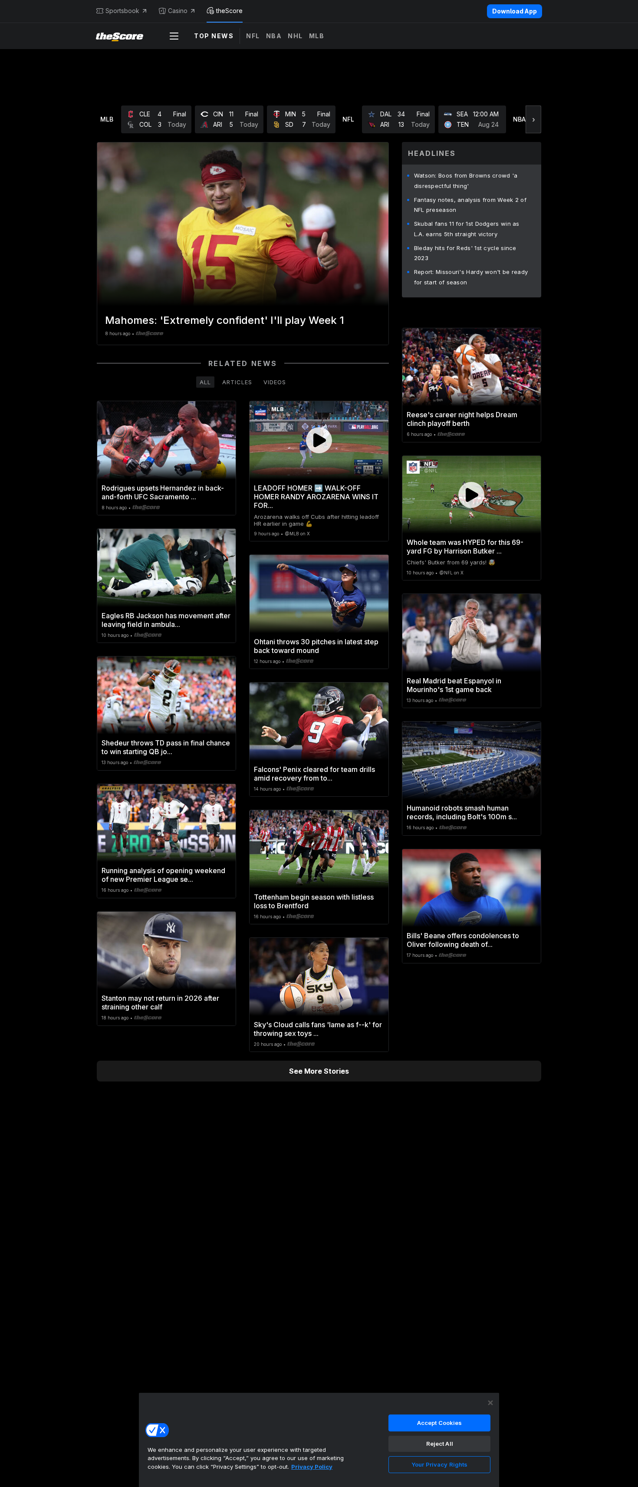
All (205, 382)
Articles (237, 382)
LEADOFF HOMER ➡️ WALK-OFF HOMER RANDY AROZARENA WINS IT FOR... (316, 497)
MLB (317, 36)
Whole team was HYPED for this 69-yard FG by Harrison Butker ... (465, 546)
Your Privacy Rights (439, 1464)
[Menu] (174, 36)
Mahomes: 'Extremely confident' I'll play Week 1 (224, 320)
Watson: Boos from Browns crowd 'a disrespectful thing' (466, 180)
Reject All (439, 1443)
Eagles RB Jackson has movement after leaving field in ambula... (166, 620)
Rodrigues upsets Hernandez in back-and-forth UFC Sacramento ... (163, 492)
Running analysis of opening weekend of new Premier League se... (163, 875)
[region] (319, 1439)
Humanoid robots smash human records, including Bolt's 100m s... (462, 812)
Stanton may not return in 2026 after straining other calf (160, 1002)
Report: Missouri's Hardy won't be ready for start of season (471, 277)
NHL (295, 36)
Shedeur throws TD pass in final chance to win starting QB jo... (166, 747)
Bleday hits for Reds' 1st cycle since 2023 (465, 253)
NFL (253, 36)
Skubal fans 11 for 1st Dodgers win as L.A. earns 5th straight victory (467, 228)
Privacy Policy (311, 1466)
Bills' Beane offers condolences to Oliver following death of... (463, 940)
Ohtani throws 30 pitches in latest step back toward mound (316, 646)
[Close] (490, 1402)
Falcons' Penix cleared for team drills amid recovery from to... (314, 773)
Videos (274, 382)
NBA (274, 36)
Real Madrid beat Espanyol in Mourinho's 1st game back (454, 685)
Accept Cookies (439, 1422)
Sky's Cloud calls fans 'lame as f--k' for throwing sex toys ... (318, 1029)
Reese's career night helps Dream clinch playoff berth (462, 419)
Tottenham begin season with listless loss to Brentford (314, 901)
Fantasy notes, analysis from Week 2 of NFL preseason (470, 205)
